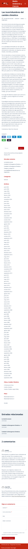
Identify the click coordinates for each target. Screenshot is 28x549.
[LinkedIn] (14, 137)
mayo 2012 (6, 299)
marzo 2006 (7, 365)
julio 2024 (6, 201)
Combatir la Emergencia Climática (12, 166)
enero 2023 (7, 215)
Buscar (21, 148)
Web (4, 516)
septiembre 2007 (8, 328)
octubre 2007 (7, 326)
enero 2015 (7, 250)
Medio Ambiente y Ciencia (17, 3)
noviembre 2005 (8, 373)
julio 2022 (6, 226)
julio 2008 (6, 314)
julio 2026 (6, 187)
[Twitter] (9, 137)
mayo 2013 (6, 279)
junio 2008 (6, 316)
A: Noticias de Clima (8, 385)
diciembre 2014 (7, 252)
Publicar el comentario (8, 538)
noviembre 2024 (8, 199)
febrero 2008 (7, 320)
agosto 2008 (7, 312)
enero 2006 (7, 369)
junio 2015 (6, 240)
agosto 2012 (7, 293)
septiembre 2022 (8, 222)
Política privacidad (5, 548)
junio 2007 (6, 334)
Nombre (5, 507)
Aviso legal (13, 548)
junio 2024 (6, 203)
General (22, 18)
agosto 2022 (7, 224)
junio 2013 (6, 277)
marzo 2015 (7, 246)
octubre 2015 (7, 236)
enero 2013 (7, 285)
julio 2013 (6, 275)
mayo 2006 (6, 361)
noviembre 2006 (8, 349)
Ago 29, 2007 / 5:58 (8, 451)
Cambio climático (8, 387)
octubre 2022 (7, 220)
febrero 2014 (7, 263)
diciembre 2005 (7, 371)
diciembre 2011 (7, 306)
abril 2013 (6, 281)
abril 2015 (6, 244)
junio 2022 (6, 228)
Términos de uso (5, 544)
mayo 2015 (6, 242)
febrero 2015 (7, 248)
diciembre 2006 (7, 347)
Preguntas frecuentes (15, 544)
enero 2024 (7, 209)
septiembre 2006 (8, 353)
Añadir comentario (7, 520)
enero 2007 (7, 345)
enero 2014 (7, 265)
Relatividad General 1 (9, 396)
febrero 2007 (7, 343)
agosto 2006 (7, 355)
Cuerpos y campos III (9, 168)
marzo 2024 (7, 205)
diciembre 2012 (7, 287)
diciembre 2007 (7, 324)
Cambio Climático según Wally (11, 389)
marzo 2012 (7, 302)
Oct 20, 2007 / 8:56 (8, 488)
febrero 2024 (7, 207)
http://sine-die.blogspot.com (18, 496)
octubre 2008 (7, 308)
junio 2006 (6, 359)
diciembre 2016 (7, 232)
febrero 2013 (7, 283)
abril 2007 (6, 338)
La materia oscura (8, 162)
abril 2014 (6, 259)
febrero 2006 (7, 367)
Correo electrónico (7, 512)
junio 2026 (6, 189)
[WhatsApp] (4, 140)
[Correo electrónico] (9, 140)
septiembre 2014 (8, 254)
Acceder (6, 403)
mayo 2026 (6, 191)
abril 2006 (6, 363)
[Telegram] (19, 137)
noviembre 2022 (8, 218)
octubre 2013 (7, 271)
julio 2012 (6, 295)
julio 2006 (6, 357)
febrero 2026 (7, 195)
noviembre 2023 (8, 213)
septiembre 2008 (8, 310)
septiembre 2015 (8, 238)
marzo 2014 (7, 261)
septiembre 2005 (8, 377)
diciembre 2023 (7, 211)
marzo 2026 (7, 193)
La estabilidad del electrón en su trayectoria (12, 171)
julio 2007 (6, 332)
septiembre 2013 (8, 273)
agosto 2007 (7, 330)
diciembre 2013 (7, 267)
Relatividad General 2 (9, 398)
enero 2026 (7, 197)
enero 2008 (7, 322)
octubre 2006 (7, 351)
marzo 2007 (7, 341)
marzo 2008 (7, 318)
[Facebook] (4, 137)
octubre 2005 (7, 375)
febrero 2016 (7, 234)
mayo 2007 (6, 336)
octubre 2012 (7, 289)
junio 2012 (6, 297)
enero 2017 (7, 230)
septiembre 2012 (8, 291)
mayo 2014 (6, 257)
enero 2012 (7, 304)
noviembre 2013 (8, 269)
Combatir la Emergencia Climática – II (13, 164)
